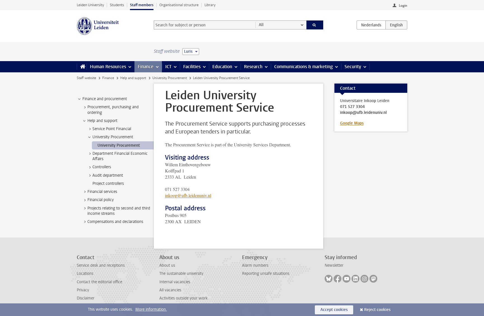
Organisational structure (179, 5)
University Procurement (169, 78)
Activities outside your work (183, 298)
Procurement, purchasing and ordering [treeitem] (113, 109)
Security (353, 67)
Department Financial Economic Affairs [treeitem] (120, 156)
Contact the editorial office (99, 282)
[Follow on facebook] (337, 279)
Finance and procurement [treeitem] (104, 99)
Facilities (192, 67)
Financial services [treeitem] (102, 191)
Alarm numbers (255, 265)
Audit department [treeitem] (107, 175)
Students (117, 5)
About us (167, 265)
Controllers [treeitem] (101, 167)
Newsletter (334, 265)
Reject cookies (377, 309)
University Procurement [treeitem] (112, 137)
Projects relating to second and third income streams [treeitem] (118, 211)
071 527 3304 (352, 106)
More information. (151, 309)
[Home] (82, 66)
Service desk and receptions (101, 265)
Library (209, 5)
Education (222, 67)
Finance (145, 67)
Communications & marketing (303, 67)
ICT (168, 67)
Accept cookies (334, 309)
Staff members (141, 5)
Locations (85, 273)
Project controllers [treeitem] (108, 183)
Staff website (86, 78)
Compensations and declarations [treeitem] (115, 221)
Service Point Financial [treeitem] (111, 129)
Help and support (133, 78)
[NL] (371, 24)
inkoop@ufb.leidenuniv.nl (188, 195)
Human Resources (108, 67)
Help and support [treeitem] (102, 120)
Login (403, 5)
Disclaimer (85, 298)
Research (253, 67)
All (261, 24)
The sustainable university (181, 273)
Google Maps (352, 123)
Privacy (83, 290)
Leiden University (90, 5)
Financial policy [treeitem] (100, 199)
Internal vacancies (174, 282)
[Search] (315, 24)
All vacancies (170, 290)
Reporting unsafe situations (265, 273)
